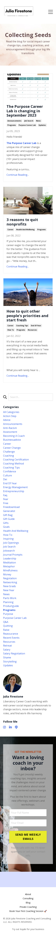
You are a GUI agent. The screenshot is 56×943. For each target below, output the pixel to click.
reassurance (10, 633)
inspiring (8, 538)
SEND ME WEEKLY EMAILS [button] (28, 837)
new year (8, 590)
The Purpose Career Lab (21, 143)
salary (6, 649)
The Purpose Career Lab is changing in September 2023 (25, 111)
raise (6, 630)
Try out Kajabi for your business (28, 929)
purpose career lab (27, 125)
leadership (9, 558)
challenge (9, 451)
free (5, 503)
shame (7, 657)
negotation (10, 578)
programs (11, 125)
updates (42, 125)
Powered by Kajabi (28, 935)
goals (6, 526)
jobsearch (9, 550)
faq (5, 495)
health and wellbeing (25, 229)
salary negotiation (14, 653)
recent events (11, 637)
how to (10, 330)
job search (28, 121)
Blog (28, 902)
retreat (7, 645)
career (10, 229)
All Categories (11, 412)
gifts (6, 523)
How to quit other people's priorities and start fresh (27, 315)
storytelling (10, 661)
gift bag (8, 515)
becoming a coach (14, 436)
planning (8, 602)
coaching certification (16, 459)
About (28, 894)
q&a (5, 622)
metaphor (9, 566)
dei (5, 479)
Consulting (28, 898)
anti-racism (10, 428)
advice (6, 420)
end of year (36, 325)
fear (5, 499)
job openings (11, 542)
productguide (11, 606)
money (7, 574)
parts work (9, 598)
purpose (8, 614)
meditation (9, 562)
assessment (10, 432)
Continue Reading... (18, 174)
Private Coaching (28, 906)
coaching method (13, 463)
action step (9, 416)
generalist (9, 511)
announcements (14, 121)
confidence (9, 471)
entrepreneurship (13, 491)
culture (7, 475)
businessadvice (12, 439)
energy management (15, 487)
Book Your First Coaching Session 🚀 (28, 911)
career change (12, 447)
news (38, 121)
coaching (8, 455)
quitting (8, 625)
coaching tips (22, 325)
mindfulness (10, 570)
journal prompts (12, 554)
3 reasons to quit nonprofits (22, 221)
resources (32, 330)
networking (10, 582)
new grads (9, 586)
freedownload (11, 507)
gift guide (9, 519)
